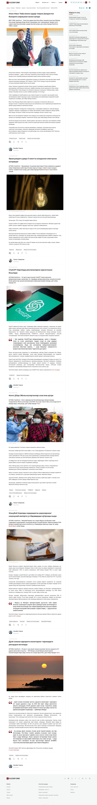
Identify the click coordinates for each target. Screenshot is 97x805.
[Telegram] (18, 142)
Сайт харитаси (74, 786)
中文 (81, 2)
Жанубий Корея (46, 621)
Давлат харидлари (43, 798)
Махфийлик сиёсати (44, 789)
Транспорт (22, 138)
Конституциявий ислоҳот (43, 8)
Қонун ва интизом (31, 8)
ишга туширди (55, 370)
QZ (74, 2)
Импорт (22, 621)
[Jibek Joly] (82, 8)
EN (78, 2)
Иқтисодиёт (10, 795)
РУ (76, 2)
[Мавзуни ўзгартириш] (67, 2)
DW (14, 282)
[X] (26, 142)
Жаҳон (44, 490)
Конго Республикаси (15, 493)
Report (47, 169)
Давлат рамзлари (43, 792)
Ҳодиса (23, 8)
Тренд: (8, 8)
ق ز (84, 2)
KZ (71, 2)
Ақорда (12, 8)
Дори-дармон (13, 621)
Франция (19, 249)
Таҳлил (60, 2)
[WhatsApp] (14, 142)
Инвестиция (13, 138)
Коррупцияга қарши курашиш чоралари (48, 795)
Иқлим (11, 755)
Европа (11, 249)
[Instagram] (10, 142)
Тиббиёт (30, 490)
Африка (37, 490)
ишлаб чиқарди (16, 616)
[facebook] (75, 778)
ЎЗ (86, 2)
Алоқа (72, 789)
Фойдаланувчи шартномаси (46, 786)
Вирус (11, 490)
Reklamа (73, 792)
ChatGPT (11, 375)
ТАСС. (38, 403)
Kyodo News (12, 526)
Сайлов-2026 (54, 8)
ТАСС (58, 652)
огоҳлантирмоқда (14, 750)
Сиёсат (8, 789)
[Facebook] (22, 142)
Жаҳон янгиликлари (33, 138)
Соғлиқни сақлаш (20, 490)
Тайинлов (18, 8)
